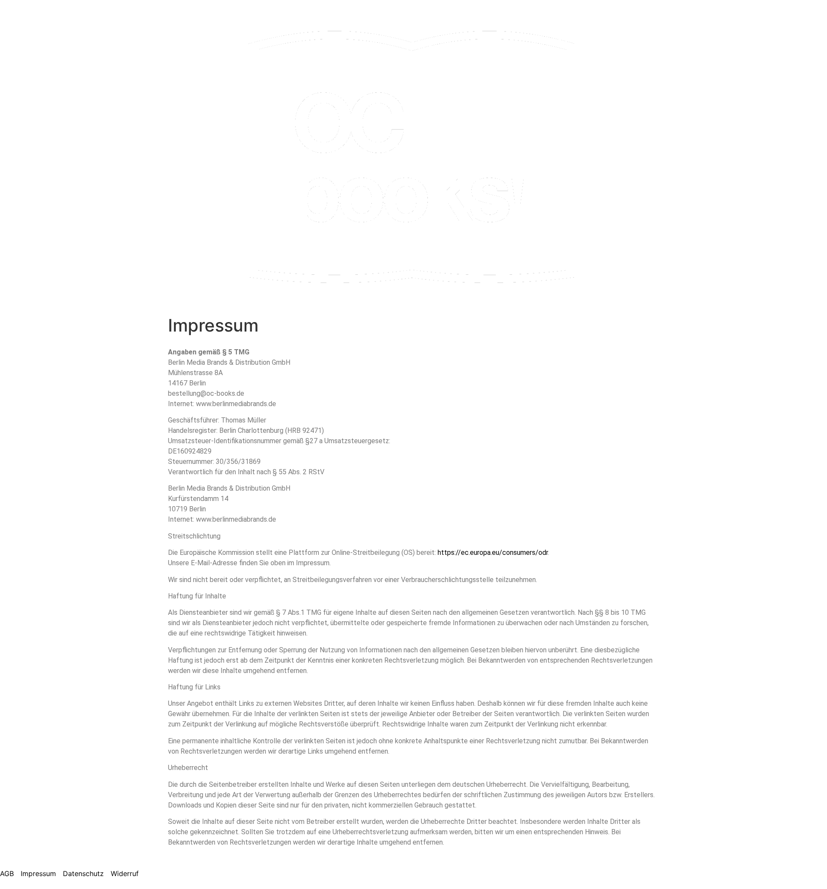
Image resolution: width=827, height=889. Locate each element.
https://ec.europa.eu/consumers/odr (493, 552)
